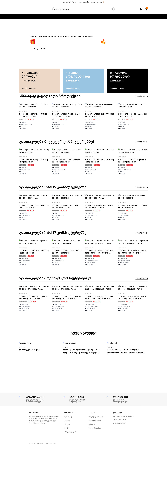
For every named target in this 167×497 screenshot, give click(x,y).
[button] (39, 48)
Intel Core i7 (23, 157)
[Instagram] (147, 2)
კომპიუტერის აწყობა (30, 349)
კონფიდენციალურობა (96, 417)
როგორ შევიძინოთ (95, 428)
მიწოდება (67, 424)
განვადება (92, 424)
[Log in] (140, 9)
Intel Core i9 (23, 293)
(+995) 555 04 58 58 (119, 419)
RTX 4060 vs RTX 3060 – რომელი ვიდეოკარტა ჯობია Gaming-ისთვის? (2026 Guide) (125, 352)
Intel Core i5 (23, 111)
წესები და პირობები (95, 420)
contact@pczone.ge (119, 423)
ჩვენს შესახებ (68, 417)
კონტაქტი (67, 420)
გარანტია (67, 428)
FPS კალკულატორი (70, 432)
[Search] (112, 9)
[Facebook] (144, 2)
